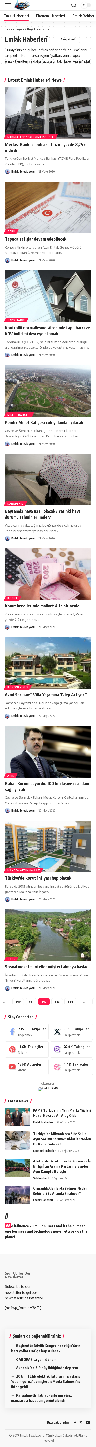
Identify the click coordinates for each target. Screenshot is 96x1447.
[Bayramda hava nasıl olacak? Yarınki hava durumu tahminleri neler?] (48, 479)
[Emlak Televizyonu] (22, 5)
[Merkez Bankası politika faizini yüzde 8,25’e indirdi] (48, 113)
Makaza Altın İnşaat (23, 870)
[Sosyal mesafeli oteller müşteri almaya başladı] (48, 935)
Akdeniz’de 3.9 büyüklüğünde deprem (47, 1367)
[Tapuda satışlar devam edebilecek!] (48, 207)
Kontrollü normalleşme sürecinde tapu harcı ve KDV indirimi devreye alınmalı (47, 330)
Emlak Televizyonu (23, 171)
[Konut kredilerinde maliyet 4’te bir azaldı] (48, 574)
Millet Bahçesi (19, 414)
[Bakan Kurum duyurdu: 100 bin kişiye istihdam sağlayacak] (48, 752)
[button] (9, 5)
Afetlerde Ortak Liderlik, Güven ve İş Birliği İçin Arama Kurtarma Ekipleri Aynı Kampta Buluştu (62, 1166)
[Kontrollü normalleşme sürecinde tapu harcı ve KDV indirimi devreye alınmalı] (48, 296)
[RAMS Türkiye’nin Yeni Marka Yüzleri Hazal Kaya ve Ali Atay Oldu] (17, 1117)
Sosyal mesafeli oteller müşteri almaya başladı (47, 966)
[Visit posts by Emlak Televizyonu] (7, 171)
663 (57, 1001)
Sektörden (40, 1178)
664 (70, 1001)
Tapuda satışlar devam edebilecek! (36, 239)
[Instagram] (71, 1049)
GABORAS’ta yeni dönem (36, 1359)
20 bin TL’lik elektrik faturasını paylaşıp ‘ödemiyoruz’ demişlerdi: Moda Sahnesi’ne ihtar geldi (46, 1381)
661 (31, 1001)
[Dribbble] (71, 1067)
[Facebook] (27, 1032)
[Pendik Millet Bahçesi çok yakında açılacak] (48, 391)
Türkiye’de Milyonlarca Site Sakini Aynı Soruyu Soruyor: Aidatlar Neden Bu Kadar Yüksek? (62, 1139)
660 (18, 1001)
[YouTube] (87, 1422)
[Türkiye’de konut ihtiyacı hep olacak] (48, 846)
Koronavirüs (17, 687)
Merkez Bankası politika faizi (30, 136)
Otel (11, 959)
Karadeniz (15, 503)
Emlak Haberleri (43, 1122)
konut (12, 598)
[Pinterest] (27, 1049)
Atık (10, 775)
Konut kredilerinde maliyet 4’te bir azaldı (42, 605)
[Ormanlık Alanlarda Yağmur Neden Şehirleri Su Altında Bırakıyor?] (17, 1195)
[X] (71, 1032)
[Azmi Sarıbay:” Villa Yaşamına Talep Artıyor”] (48, 663)
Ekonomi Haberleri (44, 1151)
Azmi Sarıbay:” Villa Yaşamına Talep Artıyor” (46, 694)
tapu (11, 231)
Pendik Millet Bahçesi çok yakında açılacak (44, 422)
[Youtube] (27, 1067)
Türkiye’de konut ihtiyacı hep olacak (38, 878)
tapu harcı (16, 320)
